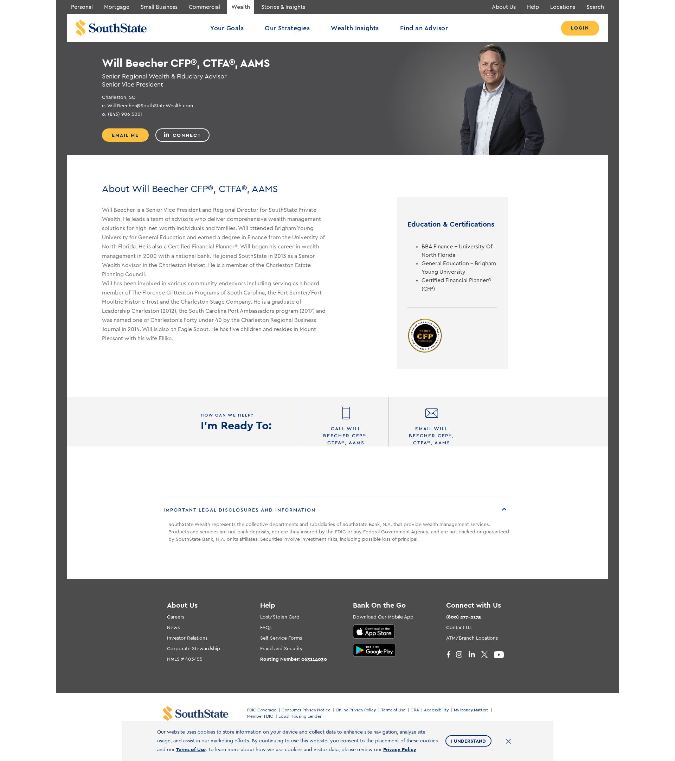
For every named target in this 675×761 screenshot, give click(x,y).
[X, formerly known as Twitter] (487, 654)
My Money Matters (471, 710)
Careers (175, 617)
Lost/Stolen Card (280, 617)
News (173, 627)
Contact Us (458, 627)
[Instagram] (462, 654)
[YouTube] (500, 654)
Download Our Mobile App (383, 617)
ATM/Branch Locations (472, 638)
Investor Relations (187, 638)
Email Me (125, 135)
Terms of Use (393, 710)
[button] (337, 510)
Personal (82, 7)
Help (533, 7)
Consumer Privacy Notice (306, 710)
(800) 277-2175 (463, 617)
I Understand (468, 741)
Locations (562, 7)
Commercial (204, 7)
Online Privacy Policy (356, 710)
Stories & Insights (283, 7)
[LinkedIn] (475, 654)
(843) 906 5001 (122, 114)
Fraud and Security (281, 648)
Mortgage (116, 7)
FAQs (265, 627)
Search (595, 7)
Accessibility (436, 710)
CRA (415, 710)
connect (187, 135)
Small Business (159, 7)
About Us (504, 7)
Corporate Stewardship (193, 648)
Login (580, 28)
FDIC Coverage (261, 710)
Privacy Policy (399, 749)
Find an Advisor (424, 28)
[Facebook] (449, 654)
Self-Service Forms (281, 638)
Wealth (240, 7)
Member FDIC (260, 716)
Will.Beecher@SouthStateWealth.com (147, 105)
